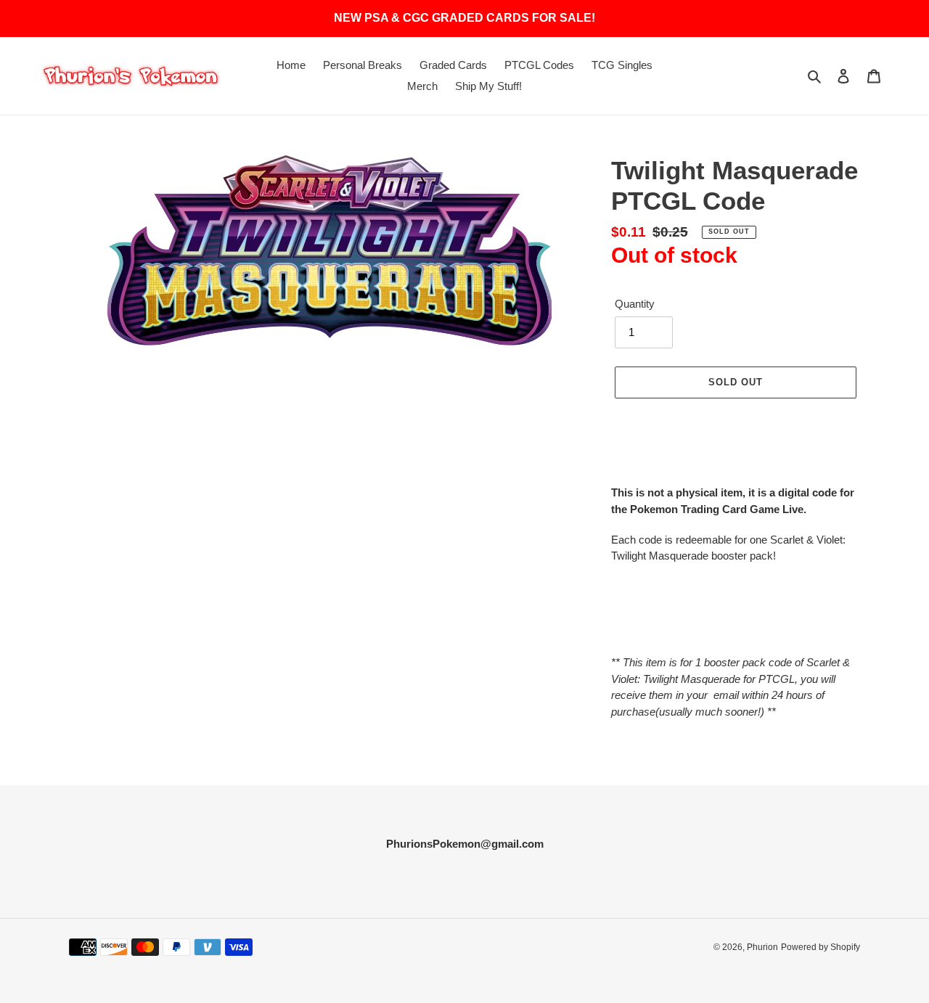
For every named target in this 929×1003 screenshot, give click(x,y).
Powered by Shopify (820, 947)
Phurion (762, 947)
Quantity (635, 304)
